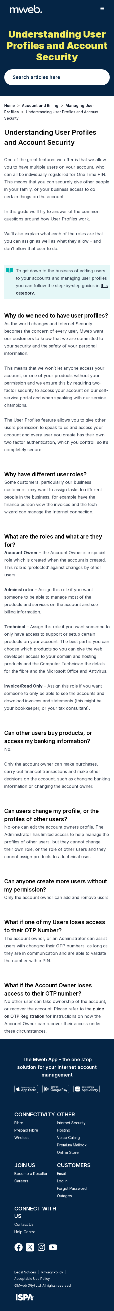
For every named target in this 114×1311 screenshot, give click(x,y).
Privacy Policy (52, 1272)
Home (9, 105)
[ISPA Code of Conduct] (57, 1297)
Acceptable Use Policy (32, 1279)
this (104, 285)
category (25, 293)
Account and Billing (40, 105)
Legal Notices (25, 1272)
